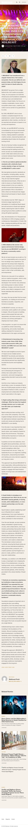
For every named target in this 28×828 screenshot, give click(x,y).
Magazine (8, 819)
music (13, 667)
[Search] (19, 2)
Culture (4, 22)
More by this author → (15, 681)
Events (3, 716)
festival (9, 667)
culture (3, 667)
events (6, 667)
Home (3, 819)
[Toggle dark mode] (17, 2)
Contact (13, 819)
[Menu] (24, 2)
